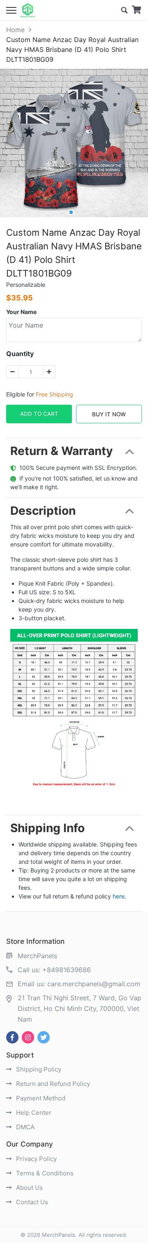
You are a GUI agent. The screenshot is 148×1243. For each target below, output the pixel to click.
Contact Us (31, 1202)
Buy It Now (109, 414)
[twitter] (43, 1037)
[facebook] (12, 1037)
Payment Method (39, 1098)
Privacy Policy (35, 1159)
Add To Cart (39, 413)
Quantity (20, 353)
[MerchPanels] (28, 10)
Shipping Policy (37, 1069)
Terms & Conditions (44, 1173)
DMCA (24, 1127)
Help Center (32, 1112)
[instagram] (28, 1037)
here (119, 896)
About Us (28, 1187)
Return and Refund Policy (52, 1084)
